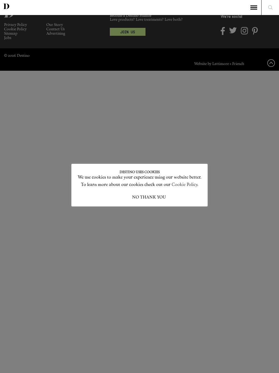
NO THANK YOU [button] (149, 198)
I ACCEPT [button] (122, 198)
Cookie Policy (184, 185)
